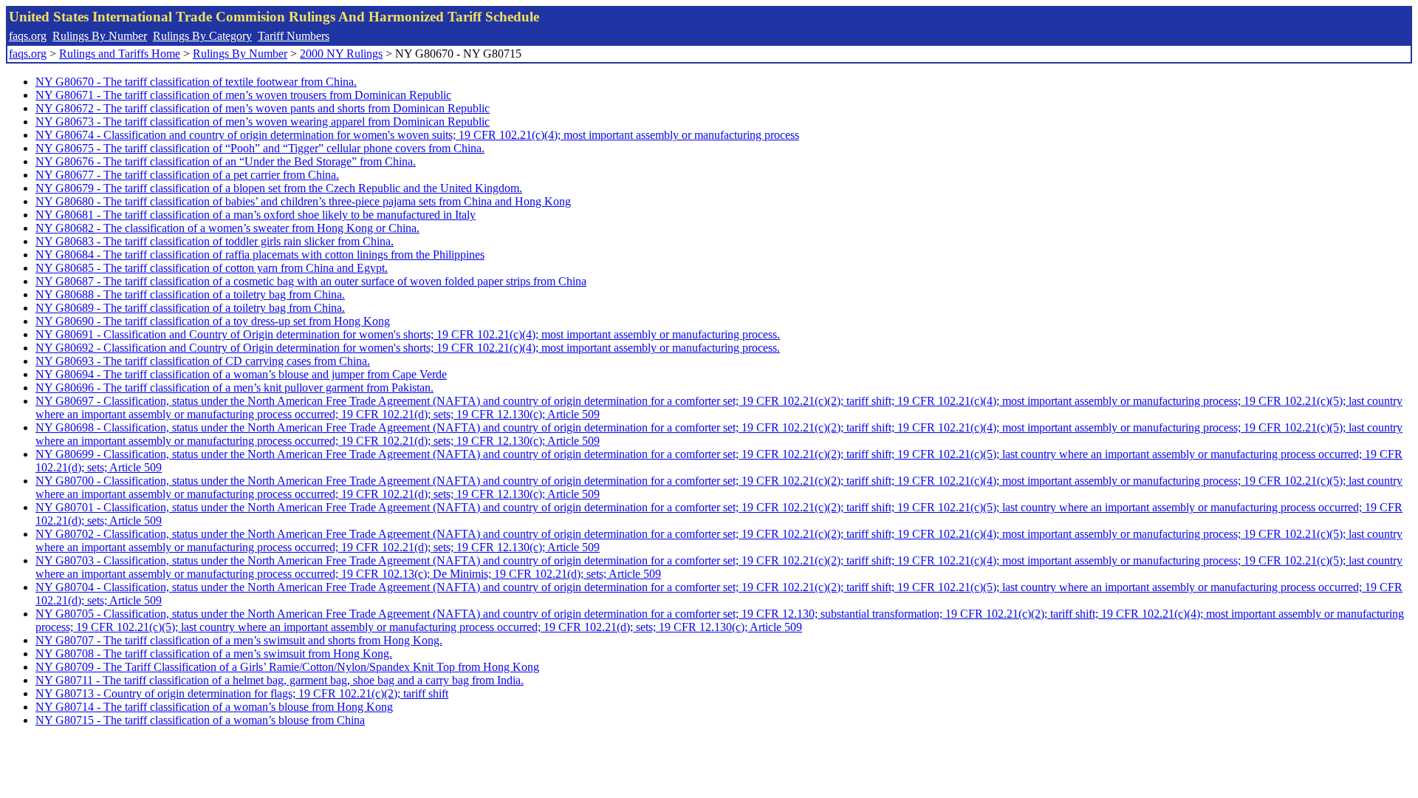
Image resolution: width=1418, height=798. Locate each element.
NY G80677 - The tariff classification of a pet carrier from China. (187, 174)
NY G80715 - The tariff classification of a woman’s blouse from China (200, 720)
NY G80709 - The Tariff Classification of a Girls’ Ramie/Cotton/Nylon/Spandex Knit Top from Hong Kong (287, 667)
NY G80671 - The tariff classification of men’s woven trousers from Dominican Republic (243, 95)
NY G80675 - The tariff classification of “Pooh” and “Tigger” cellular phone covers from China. (259, 148)
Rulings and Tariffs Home (119, 53)
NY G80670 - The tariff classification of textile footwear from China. (196, 81)
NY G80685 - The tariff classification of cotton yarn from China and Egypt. (211, 268)
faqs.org (28, 36)
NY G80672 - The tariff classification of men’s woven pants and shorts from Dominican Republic (262, 108)
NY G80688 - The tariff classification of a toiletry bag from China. (190, 294)
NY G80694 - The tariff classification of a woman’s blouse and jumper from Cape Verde (241, 374)
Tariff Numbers (293, 36)
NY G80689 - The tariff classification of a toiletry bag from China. (190, 307)
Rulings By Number (99, 36)
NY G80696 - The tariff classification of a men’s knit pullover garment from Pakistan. (234, 387)
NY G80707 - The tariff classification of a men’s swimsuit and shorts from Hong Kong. (238, 640)
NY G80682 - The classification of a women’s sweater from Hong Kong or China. (227, 228)
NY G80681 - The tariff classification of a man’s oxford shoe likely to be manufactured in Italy (255, 214)
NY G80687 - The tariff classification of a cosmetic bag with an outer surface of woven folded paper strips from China (310, 281)
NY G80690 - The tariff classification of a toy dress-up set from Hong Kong (212, 321)
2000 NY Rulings (341, 53)
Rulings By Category (202, 36)
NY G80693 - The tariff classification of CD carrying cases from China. (202, 361)
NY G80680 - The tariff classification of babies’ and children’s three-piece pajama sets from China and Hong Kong (303, 201)
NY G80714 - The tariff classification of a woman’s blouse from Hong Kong (214, 706)
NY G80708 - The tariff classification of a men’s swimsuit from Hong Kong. (213, 653)
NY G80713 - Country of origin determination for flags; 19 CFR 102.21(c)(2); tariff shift (241, 693)
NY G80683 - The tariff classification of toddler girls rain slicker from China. (214, 241)
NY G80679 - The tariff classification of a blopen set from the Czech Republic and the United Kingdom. (278, 188)
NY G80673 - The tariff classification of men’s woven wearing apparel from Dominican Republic (262, 121)
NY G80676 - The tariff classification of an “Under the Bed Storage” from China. (225, 161)
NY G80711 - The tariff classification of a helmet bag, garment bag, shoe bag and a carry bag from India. (279, 680)
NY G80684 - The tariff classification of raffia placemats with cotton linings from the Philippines (259, 254)
